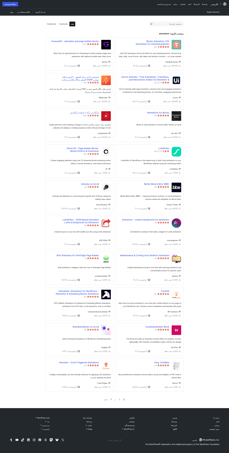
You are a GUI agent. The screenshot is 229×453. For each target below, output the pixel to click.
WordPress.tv (128, 429)
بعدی (106, 399)
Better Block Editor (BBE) (156, 184)
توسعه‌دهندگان (130, 425)
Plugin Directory (213, 12)
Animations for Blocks (158, 112)
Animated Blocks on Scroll (86, 327)
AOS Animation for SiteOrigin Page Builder (77, 255)
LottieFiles (164, 148)
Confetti (165, 291)
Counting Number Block (157, 327)
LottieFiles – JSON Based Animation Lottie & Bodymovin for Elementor (81, 221)
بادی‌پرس (45, 429)
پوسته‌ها (174, 422)
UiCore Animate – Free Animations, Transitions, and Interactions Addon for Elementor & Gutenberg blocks (145, 78)
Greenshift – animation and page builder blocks (75, 41)
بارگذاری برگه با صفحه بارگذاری (84, 112)
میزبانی (216, 425)
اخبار (217, 422)
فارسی (194, 440)
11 (111, 399)
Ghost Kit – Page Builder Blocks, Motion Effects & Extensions (83, 149)
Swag (89, 429)
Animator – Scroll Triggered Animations (79, 362)
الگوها (175, 429)
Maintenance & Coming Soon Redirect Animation (144, 255)
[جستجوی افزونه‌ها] (151, 24)
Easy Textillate (161, 362)
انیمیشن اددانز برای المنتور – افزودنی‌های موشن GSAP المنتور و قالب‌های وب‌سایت (80, 78)
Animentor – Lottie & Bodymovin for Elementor (145, 219)
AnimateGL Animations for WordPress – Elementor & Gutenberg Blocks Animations (77, 292)
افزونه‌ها (174, 425)
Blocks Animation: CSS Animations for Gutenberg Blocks (152, 42)
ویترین (174, 418)
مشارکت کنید (87, 418)
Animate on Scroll (90, 184)
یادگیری (132, 418)
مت (47, 422)
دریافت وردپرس (10, 4)
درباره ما (216, 418)
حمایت (88, 425)
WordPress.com (42, 418)
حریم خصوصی (214, 429)
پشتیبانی (132, 422)
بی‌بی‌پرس (45, 425)
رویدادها (89, 422)
